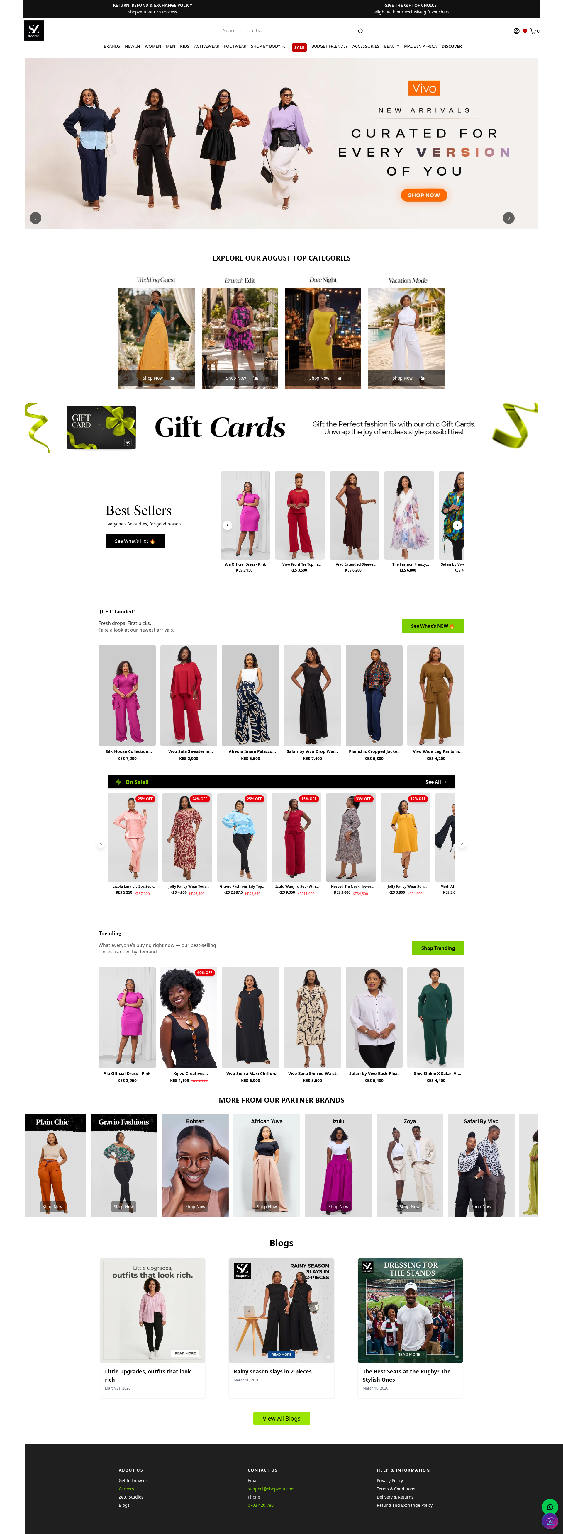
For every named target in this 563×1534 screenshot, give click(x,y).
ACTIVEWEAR (206, 46)
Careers (126, 1489)
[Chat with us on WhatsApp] (550, 1507)
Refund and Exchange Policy (405, 1505)
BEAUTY (391, 46)
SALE (299, 47)
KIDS (184, 46)
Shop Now (153, 378)
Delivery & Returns (395, 1497)
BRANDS (112, 46)
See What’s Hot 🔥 (135, 541)
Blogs (124, 1505)
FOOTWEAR (235, 46)
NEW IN (132, 46)
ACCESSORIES (365, 46)
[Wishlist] (525, 31)
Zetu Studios (131, 1497)
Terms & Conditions (396, 1489)
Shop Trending (438, 948)
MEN (170, 46)
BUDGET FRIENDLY (329, 46)
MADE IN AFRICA (420, 46)
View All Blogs (282, 1418)
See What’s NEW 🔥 (433, 626)
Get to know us (133, 1480)
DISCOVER (452, 46)
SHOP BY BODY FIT (269, 46)
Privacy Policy (390, 1480)
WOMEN (153, 46)
